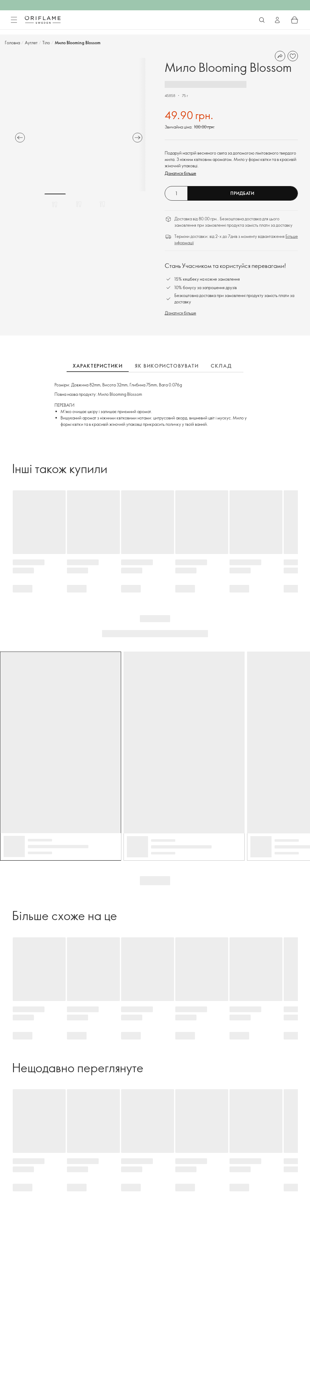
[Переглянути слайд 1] (55, 204)
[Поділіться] (280, 56)
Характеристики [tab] (98, 365)
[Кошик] (294, 20)
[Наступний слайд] (137, 137)
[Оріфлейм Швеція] (42, 19)
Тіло (46, 42)
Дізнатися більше (180, 173)
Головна (12, 42)
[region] (78, 124)
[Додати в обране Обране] (293, 56)
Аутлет (31, 42)
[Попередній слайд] (20, 137)
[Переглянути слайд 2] (78, 204)
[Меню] (14, 20)
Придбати (242, 193)
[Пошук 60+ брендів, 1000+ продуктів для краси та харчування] (261, 20)
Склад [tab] (221, 365)
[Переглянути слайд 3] (102, 204)
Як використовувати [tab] (167, 365)
